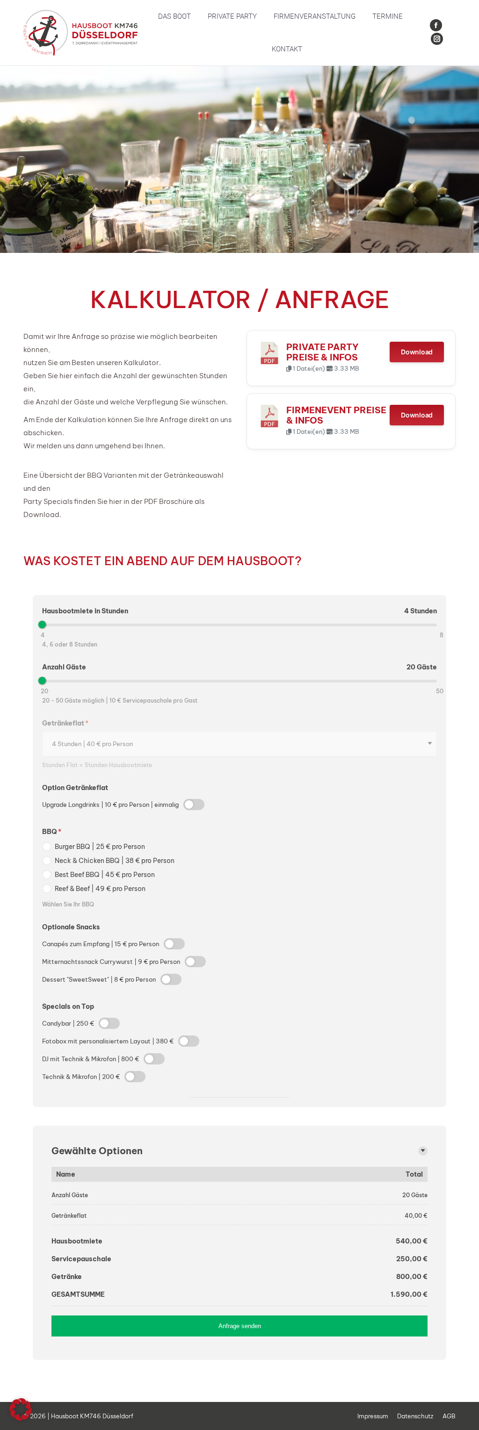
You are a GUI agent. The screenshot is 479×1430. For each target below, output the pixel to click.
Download (417, 352)
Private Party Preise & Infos (322, 352)
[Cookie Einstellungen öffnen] (20, 1418)
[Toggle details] (423, 1151)
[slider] (42, 624)
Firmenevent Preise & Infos (336, 415)
